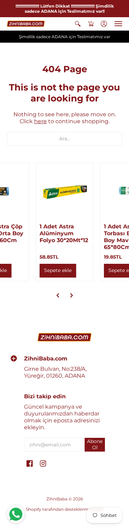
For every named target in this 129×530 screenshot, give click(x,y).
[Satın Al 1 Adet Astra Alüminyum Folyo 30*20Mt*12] (65, 191)
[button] (77, 23)
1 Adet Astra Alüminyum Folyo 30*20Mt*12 (64, 233)
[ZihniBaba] (26, 23)
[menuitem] (77, 23)
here (40, 121)
